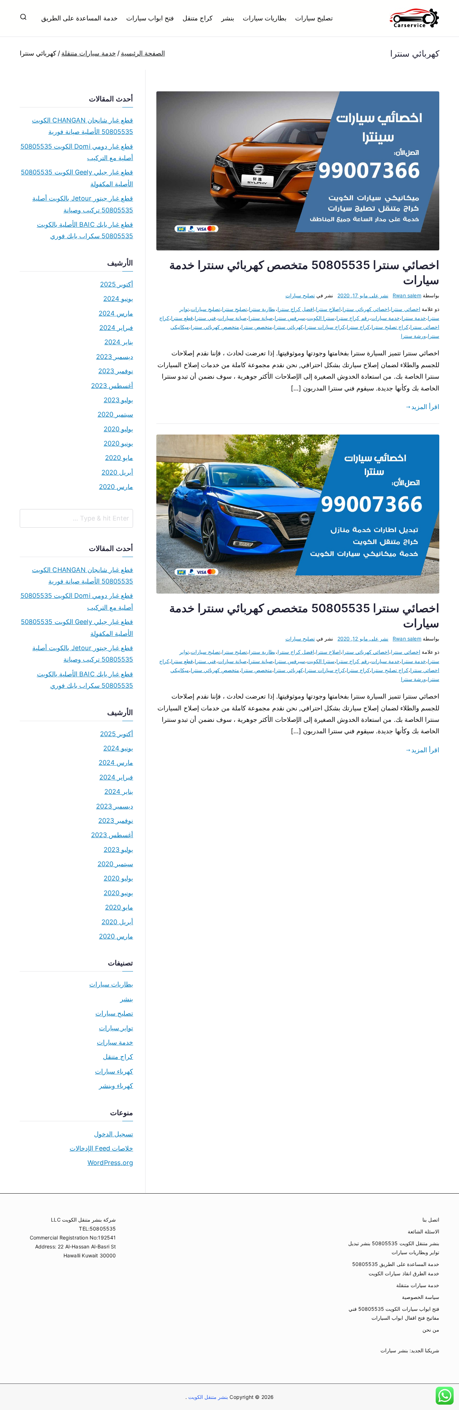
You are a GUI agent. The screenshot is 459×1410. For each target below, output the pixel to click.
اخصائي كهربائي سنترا (365, 309)
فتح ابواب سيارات (150, 18)
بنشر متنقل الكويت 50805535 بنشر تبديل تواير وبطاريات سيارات (393, 1247)
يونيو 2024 (118, 298)
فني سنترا (205, 318)
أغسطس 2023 (112, 385)
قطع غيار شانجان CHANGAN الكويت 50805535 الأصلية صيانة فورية (82, 125)
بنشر (227, 18)
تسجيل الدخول (113, 1134)
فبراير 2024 (116, 327)
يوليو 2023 (118, 400)
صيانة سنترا (261, 318)
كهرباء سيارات (114, 1071)
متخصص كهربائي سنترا (215, 327)
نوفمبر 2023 (115, 371)
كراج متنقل (198, 18)
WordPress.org (110, 1162)
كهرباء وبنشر (116, 1085)
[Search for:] (76, 518)
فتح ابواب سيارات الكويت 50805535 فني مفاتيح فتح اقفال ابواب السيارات (394, 1313)
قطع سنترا (182, 318)
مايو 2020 (119, 457)
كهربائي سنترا (288, 327)
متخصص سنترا (256, 327)
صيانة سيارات (232, 318)
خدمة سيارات (385, 318)
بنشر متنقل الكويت (207, 1397)
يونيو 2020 (118, 443)
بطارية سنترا (262, 309)
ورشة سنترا (413, 336)
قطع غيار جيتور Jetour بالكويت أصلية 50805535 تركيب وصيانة (82, 204)
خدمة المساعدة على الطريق (79, 18)
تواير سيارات (116, 1028)
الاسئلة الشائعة (423, 1231)
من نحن (430, 1330)
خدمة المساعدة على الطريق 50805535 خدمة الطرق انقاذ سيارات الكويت (395, 1268)
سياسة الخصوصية (420, 1297)
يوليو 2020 (118, 429)
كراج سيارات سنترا (325, 327)
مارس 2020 (116, 486)
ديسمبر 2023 (114, 356)
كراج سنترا (358, 327)
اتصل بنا (430, 1220)
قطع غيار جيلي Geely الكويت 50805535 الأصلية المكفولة (77, 177)
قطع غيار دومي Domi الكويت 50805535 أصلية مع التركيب (76, 152)
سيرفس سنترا (290, 318)
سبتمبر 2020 (115, 414)
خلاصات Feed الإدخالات (101, 1148)
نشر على (362, 295)
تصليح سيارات (314, 18)
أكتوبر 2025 (116, 284)
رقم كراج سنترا (352, 318)
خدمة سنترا (414, 318)
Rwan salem (407, 295)
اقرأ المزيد (425, 407)
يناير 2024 (118, 342)
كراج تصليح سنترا (390, 327)
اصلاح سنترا (328, 309)
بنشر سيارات (394, 1350)
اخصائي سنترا (405, 309)
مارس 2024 (116, 313)
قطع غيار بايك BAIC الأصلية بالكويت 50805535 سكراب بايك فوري (85, 230)
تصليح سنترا (234, 309)
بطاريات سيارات (265, 18)
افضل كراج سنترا (296, 309)
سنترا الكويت (321, 318)
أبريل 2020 (117, 472)
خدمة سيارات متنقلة (417, 1285)
